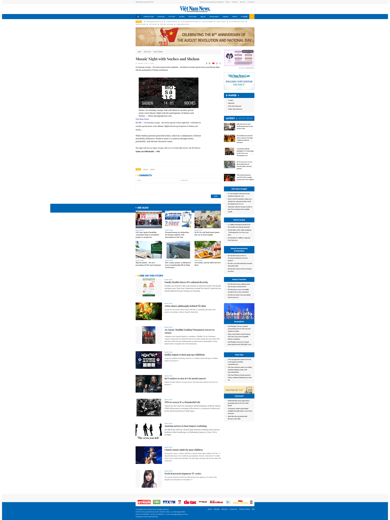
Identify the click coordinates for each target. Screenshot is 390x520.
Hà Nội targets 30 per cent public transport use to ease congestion (238, 291)
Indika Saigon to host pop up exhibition (185, 354)
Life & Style (193, 17)
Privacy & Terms (244, 509)
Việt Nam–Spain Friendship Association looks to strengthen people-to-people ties (147, 234)
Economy (161, 17)
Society (182, 17)
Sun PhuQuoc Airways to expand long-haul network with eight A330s (239, 343)
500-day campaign (166, 24)
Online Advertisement (235, 109)
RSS (253, 509)
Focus (139, 21)
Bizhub (228, 2)
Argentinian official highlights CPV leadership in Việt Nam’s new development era (245, 152)
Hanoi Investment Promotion (189, 21)
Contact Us (250, 2)
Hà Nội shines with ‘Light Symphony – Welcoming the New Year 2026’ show (239, 232)
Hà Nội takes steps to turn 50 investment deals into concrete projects (238, 258)
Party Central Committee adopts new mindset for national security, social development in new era (240, 201)
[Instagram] (217, 63)
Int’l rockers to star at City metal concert (185, 378)
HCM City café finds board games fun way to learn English (206, 233)
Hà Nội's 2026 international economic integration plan (240, 264)
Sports (203, 17)
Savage (145, 169)
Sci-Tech (172, 17)
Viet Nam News (142, 119)
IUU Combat (153, 24)
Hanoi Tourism (221, 21)
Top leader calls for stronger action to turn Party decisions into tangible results (240, 209)
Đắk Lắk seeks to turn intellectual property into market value (245, 126)
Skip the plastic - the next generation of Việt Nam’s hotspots (148, 263)
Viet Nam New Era (172, 21)
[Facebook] (206, 63)
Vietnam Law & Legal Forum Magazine (212, 2)
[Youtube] (213, 63)
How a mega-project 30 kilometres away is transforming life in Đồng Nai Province (178, 264)
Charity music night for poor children (184, 449)
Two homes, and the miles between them (207, 263)
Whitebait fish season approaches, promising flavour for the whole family (239, 403)
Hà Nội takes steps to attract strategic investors (240, 270)
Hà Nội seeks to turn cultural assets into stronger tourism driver (239, 285)
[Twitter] (210, 63)
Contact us (233, 509)
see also (142, 207)
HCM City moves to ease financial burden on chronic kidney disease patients (244, 165)
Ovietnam (235, 2)
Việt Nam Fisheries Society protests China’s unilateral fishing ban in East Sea (240, 377)
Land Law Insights (207, 21)
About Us (242, 2)
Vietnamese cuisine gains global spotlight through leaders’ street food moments (240, 411)
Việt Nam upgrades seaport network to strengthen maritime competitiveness (239, 361)
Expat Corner (158, 52)
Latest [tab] (230, 118)
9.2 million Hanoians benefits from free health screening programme (239, 226)
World (234, 17)
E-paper (231, 95)
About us (225, 509)
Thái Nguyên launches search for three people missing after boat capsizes (245, 177)
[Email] (220, 63)
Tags (138, 169)
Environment (214, 17)
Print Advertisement (234, 106)
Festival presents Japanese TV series (183, 473)
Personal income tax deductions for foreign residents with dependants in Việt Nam (177, 234)
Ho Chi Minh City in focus (237, 21)
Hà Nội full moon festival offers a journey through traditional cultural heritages (245, 139)
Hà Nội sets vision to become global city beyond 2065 (239, 296)
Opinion (225, 17)
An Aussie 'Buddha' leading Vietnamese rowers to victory (189, 331)
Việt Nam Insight (141, 24)
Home (139, 52)
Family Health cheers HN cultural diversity (186, 282)
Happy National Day (183, 24)
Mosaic (152, 169)
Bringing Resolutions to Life (155, 21)
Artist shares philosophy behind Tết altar (185, 305)
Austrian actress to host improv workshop (186, 425)
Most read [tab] (246, 118)
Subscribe (231, 103)
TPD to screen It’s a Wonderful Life (182, 402)
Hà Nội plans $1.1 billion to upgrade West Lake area (239, 239)
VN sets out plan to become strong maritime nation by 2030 (239, 195)
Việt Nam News (195, 9)
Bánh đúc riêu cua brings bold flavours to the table (237, 417)
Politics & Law (149, 17)
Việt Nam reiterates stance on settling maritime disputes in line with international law (240, 369)
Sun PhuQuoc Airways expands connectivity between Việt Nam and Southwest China (239, 328)
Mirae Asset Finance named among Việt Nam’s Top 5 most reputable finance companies (239, 336)
